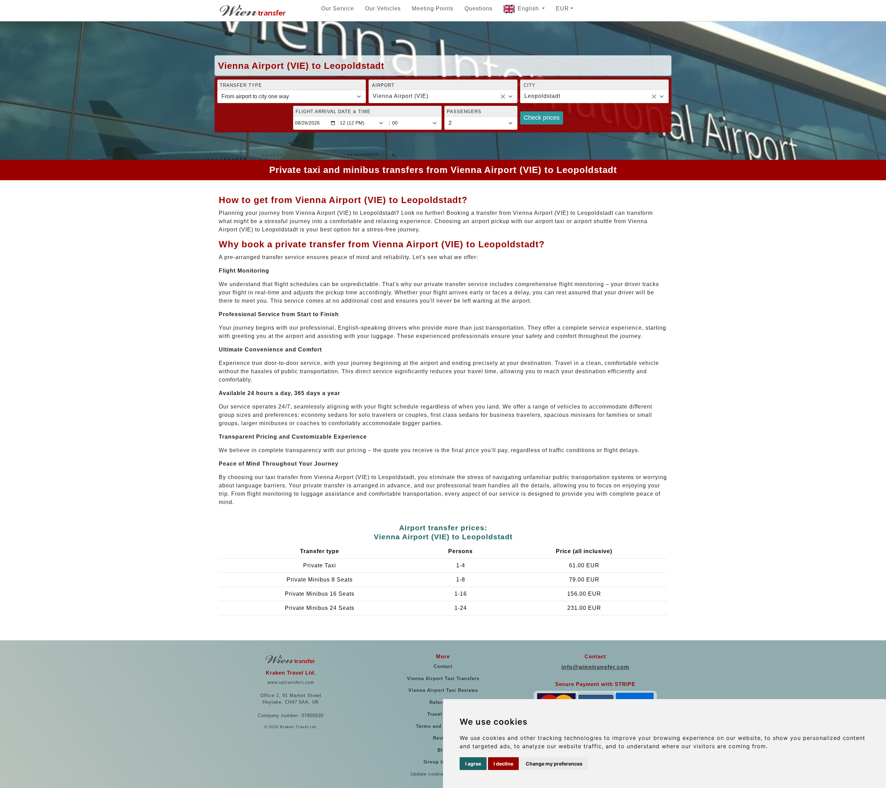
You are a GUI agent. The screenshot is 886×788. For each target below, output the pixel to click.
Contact (443, 666)
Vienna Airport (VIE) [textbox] (400, 96)
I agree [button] (473, 764)
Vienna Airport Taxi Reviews (443, 690)
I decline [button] (503, 764)
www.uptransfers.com (291, 682)
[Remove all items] (503, 96)
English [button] (529, 8)
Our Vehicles (383, 8)
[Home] (253, 10)
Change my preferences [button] (554, 764)
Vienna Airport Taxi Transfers (443, 678)
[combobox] (443, 96)
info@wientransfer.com (595, 667)
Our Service (337, 8)
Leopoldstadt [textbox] (542, 96)
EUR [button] (562, 8)
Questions (478, 8)
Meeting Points (432, 8)
